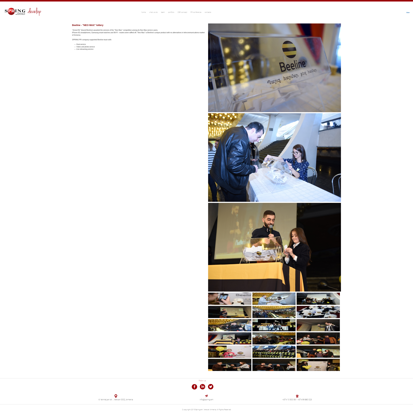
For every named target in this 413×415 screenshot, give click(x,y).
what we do (153, 12)
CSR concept (182, 12)
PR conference (195, 12)
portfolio (171, 12)
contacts (208, 12)
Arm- (408, 12)
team (163, 12)
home (143, 12)
